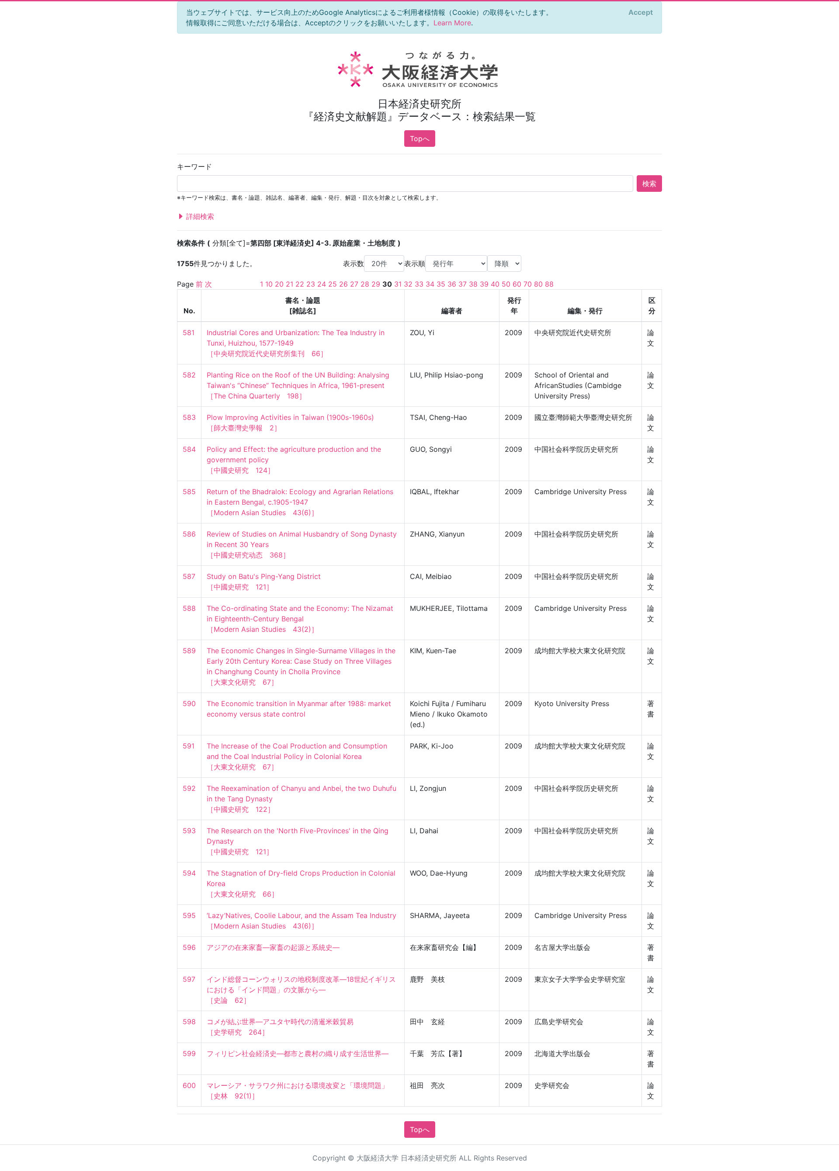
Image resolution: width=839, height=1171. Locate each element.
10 (269, 284)
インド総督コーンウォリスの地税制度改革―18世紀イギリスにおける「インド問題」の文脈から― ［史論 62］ (301, 990)
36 (451, 284)
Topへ (420, 138)
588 (189, 608)
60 (517, 284)
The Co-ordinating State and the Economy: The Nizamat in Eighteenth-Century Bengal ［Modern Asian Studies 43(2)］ (301, 619)
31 (398, 284)
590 (189, 703)
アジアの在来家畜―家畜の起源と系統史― (273, 947)
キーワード (194, 166)
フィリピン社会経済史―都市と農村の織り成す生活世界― (297, 1053)
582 (189, 375)
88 (549, 284)
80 (538, 284)
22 (299, 284)
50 (506, 284)
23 (310, 284)
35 (441, 284)
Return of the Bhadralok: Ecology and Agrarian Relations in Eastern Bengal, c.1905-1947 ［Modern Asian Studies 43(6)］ (301, 502)
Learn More (452, 22)
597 (189, 979)
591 (188, 745)
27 (354, 284)
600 (189, 1085)
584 (189, 449)
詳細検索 (199, 216)
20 (279, 284)
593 (189, 830)
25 (332, 284)
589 (189, 650)
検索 (649, 183)
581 (188, 332)
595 (189, 915)
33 (419, 284)
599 (189, 1053)
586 (189, 534)
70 (528, 284)
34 (430, 284)
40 (495, 284)
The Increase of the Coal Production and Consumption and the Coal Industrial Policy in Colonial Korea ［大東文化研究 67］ (298, 756)
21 (289, 284)
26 (343, 284)
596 (189, 947)
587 (189, 576)
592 (189, 788)
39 (484, 284)
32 (408, 284)
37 (462, 284)
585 (189, 491)
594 (189, 873)
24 (321, 284)
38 (473, 284)
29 (375, 284)
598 (189, 1021)
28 (365, 284)
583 (189, 417)
